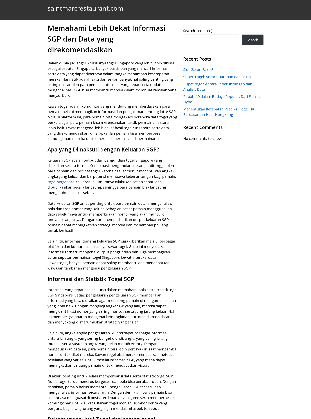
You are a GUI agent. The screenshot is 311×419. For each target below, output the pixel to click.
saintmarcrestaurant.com (85, 8)
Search (198, 30)
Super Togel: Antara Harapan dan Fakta (217, 76)
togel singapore (61, 181)
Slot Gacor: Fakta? (198, 69)
